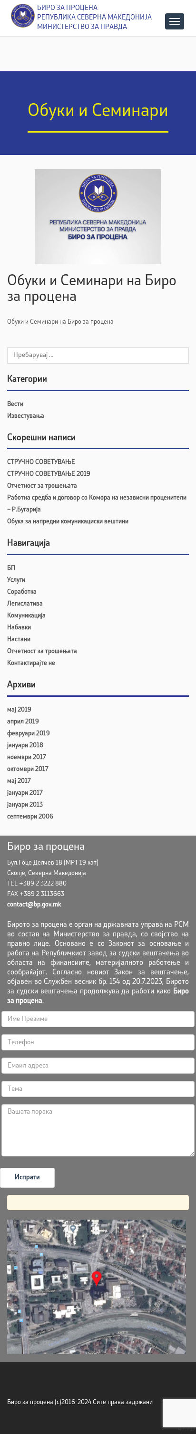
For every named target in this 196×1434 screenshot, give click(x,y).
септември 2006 (30, 817)
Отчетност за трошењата (42, 486)
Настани (18, 639)
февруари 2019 (28, 734)
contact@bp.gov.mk (34, 905)
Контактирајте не (31, 663)
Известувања (25, 416)
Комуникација (26, 616)
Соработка (22, 592)
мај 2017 (18, 781)
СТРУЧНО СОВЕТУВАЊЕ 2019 (48, 474)
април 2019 (23, 722)
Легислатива (25, 604)
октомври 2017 (27, 769)
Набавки (19, 628)
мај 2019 (19, 710)
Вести (15, 404)
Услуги (16, 580)
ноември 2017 (26, 757)
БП (11, 568)
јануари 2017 (24, 793)
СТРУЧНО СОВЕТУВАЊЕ (41, 462)
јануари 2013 (25, 805)
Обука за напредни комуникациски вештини (67, 522)
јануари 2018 (25, 745)
